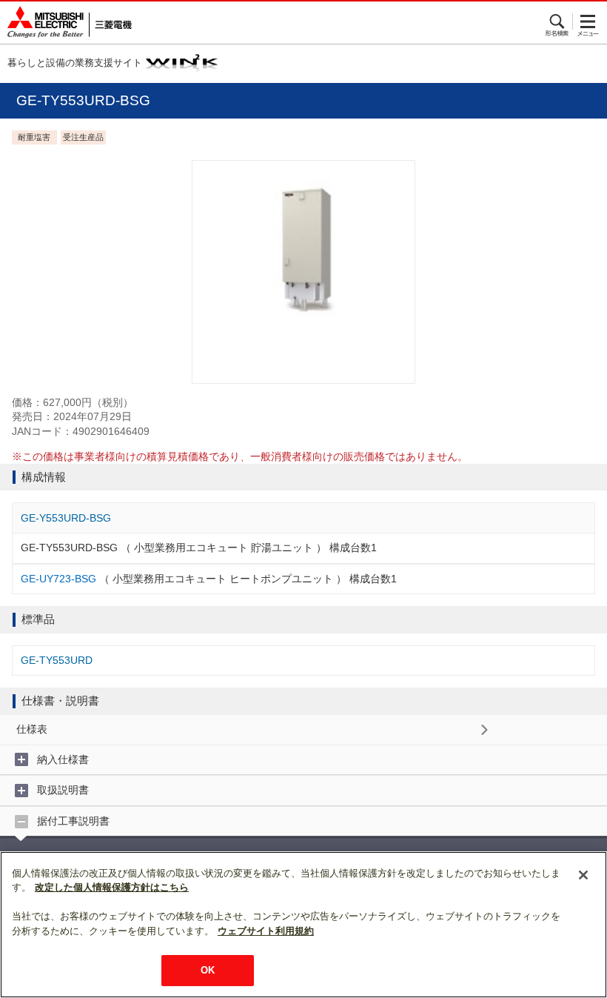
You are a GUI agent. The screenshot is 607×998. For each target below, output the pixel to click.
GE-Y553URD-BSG (66, 518)
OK (208, 970)
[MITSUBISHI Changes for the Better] (66, 22)
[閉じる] (583, 875)
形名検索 (558, 21)
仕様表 (31, 729)
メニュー (588, 21)
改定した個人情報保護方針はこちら (112, 887)
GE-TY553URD (57, 660)
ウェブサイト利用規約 (266, 931)
